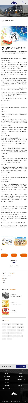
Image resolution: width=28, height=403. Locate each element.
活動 (4, 280)
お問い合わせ (5, 333)
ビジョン (15, 336)
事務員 (21, 324)
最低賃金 (4, 330)
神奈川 (22, 330)
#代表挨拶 (16, 266)
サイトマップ (21, 389)
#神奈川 (11, 266)
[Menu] (25, 2)
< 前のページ (4, 255)
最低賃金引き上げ (20, 327)
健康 (18, 324)
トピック (9, 327)
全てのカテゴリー (7, 276)
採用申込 (10, 333)
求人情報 (5, 278)
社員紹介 (15, 333)
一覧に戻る (14, 255)
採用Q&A (20, 333)
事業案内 (10, 336)
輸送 (15, 330)
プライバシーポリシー (6, 324)
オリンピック (9, 330)
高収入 (18, 330)
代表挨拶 (20, 336)
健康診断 (14, 327)
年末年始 (13, 324)
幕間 (1, 250)
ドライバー (9, 339)
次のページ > (23, 255)
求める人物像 (5, 336)
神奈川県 (4, 327)
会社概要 (4, 339)
